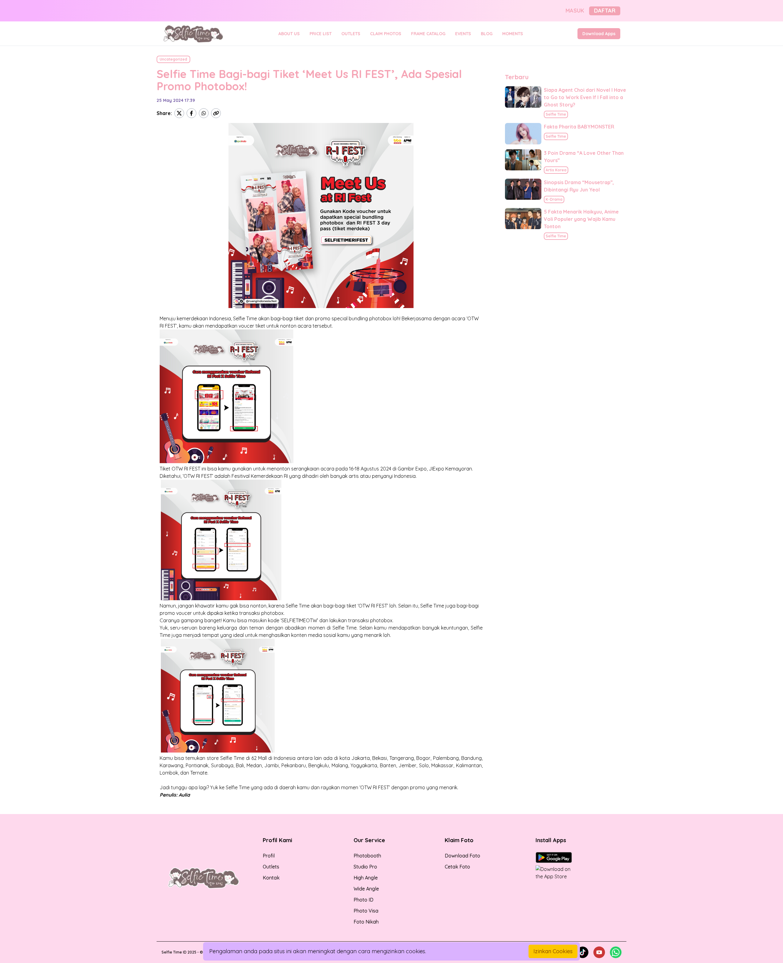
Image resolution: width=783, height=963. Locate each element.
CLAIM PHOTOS (385, 33)
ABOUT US (289, 33)
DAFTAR (604, 10)
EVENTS (463, 33)
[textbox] (321, 556)
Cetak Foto (457, 867)
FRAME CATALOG (428, 33)
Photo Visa (366, 911)
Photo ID (363, 900)
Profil (269, 856)
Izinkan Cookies (553, 951)
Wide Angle (366, 889)
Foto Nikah (366, 922)
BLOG (486, 33)
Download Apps (598, 33)
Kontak (271, 878)
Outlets (271, 867)
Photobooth (367, 856)
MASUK (575, 10)
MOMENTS (512, 33)
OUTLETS (350, 33)
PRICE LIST (321, 33)
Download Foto (462, 856)
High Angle (366, 878)
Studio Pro (365, 867)
